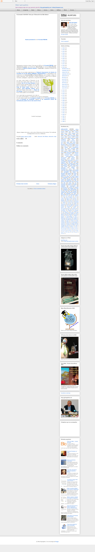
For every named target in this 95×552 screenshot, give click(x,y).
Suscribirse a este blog (65, 393)
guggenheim (69, 180)
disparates (63, 233)
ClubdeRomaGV (75, 171)
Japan (75, 193)
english (71, 205)
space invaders (65, 231)
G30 (76, 196)
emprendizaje (69, 206)
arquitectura (63, 175)
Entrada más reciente (22, 183)
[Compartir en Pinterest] (23, 138)
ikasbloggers (65, 177)
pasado (62, 207)
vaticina (62, 219)
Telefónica (77, 195)
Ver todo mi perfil (64, 34)
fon (61, 190)
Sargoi (77, 212)
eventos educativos (73, 192)
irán (74, 230)
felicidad (63, 144)
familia (77, 137)
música (77, 144)
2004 (63, 107)
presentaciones (64, 168)
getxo (77, 134)
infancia (66, 151)
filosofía (77, 170)
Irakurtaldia (67, 219)
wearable (75, 211)
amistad (70, 144)
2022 (63, 55)
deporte (73, 158)
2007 (63, 102)
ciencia (69, 137)
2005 (63, 105)
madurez (69, 174)
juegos (77, 181)
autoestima (73, 194)
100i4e (70, 190)
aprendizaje (70, 160)
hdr (70, 178)
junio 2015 (64, 79)
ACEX (75, 190)
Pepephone (70, 210)
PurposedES (63, 218)
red (75, 182)
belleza (74, 184)
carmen (62, 179)
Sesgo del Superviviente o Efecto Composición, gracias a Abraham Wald (72, 506)
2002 (63, 111)
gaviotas (62, 216)
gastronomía (63, 163)
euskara (65, 164)
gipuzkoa (68, 198)
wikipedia (77, 187)
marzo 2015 (64, 84)
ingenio (69, 149)
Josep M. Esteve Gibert (22, 87)
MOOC (74, 207)
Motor (65, 10)
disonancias (63, 230)
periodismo (66, 172)
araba (71, 195)
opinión (77, 146)
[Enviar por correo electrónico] (17, 138)
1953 (71, 215)
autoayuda (66, 130)
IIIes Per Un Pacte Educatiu (28, 83)
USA (74, 168)
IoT (61, 212)
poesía (73, 157)
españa (65, 166)
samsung (67, 227)
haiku (68, 209)
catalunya (66, 212)
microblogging (66, 171)
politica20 (62, 205)
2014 (63, 90)
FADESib (25, 68)
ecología (73, 151)
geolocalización (69, 230)
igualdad (71, 163)
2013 (63, 91)
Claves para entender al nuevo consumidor (72, 525)
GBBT (76, 227)
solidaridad (72, 138)
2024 (63, 51)
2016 (63, 65)
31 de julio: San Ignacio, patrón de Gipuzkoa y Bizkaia (72, 470)
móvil (71, 177)
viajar (55, 136)
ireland (75, 206)
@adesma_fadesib (32, 68)
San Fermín (67, 232)
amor (62, 152)
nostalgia (72, 188)
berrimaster (76, 210)
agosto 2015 (64, 75)
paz (62, 143)
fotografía (63, 174)
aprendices (63, 173)
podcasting (63, 184)
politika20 (63, 186)
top (69, 175)
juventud (67, 155)
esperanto (68, 222)
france (71, 165)
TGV (72, 232)
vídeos (77, 129)
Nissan (69, 228)
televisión (73, 166)
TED (69, 162)
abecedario (75, 221)
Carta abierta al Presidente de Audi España (72, 516)
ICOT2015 (69, 203)
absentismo (69, 218)
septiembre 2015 (65, 74)
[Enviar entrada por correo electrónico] (26, 138)
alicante (77, 152)
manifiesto (75, 218)
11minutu (73, 208)
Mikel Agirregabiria (21, 5)
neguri (68, 223)
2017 (63, 63)
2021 (63, 56)
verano (74, 175)
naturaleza (76, 155)
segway (77, 230)
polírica (77, 165)
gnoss (67, 220)
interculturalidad (69, 216)
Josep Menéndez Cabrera (28, 88)
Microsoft (63, 194)
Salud (32, 10)
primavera (64, 211)
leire (76, 204)
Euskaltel (74, 191)
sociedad (73, 148)
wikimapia (73, 223)
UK (69, 208)
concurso (77, 177)
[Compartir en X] (20, 138)
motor (65, 146)
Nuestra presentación (30, 39)
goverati (62, 215)
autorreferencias (70, 156)
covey (76, 229)
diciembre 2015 (65, 68)
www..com (64, 240)
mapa (75, 183)
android (67, 213)
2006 (63, 104)
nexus (76, 216)
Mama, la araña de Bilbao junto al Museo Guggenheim (73, 489)
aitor (64, 182)
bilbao (62, 134)
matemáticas (73, 164)
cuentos (75, 173)
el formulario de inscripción (27, 99)
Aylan (70, 231)
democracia (63, 157)
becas (76, 232)
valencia (67, 217)
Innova (45, 10)
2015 (63, 67)
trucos (62, 137)
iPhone (65, 190)
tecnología (73, 135)
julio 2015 (64, 77)
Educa (39, 10)
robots (72, 181)
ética (73, 139)
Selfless (59, 10)
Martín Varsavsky (74, 219)
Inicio (37, 183)
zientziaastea (70, 196)
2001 (63, 112)
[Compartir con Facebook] (21, 138)
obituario (69, 173)
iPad (68, 204)
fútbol (62, 193)
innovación (63, 140)
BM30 (62, 214)
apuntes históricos (69, 197)
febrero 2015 (64, 86)
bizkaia (66, 147)
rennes (70, 211)
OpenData (70, 214)
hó (78, 194)
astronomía (63, 183)
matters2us (63, 223)
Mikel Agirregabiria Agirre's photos (71, 241)
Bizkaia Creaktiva (74, 217)
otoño (76, 213)
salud (74, 142)
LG (70, 221)
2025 (63, 49)
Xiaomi (73, 229)
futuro (65, 138)
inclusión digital (74, 222)
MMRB (75, 203)
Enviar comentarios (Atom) (39, 188)
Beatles (72, 227)
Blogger (57, 541)
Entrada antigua (52, 183)
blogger (72, 167)
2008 (63, 100)
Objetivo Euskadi (74, 228)
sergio (68, 207)
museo (74, 178)
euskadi (73, 133)
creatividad (63, 170)
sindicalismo (72, 186)
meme (69, 191)
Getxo (52, 10)
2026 (63, 48)
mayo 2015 (64, 80)
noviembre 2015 (65, 70)
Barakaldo (68, 193)
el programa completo (35, 98)
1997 (63, 116)
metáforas (63, 139)
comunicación (67, 153)
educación (40, 136)
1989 (63, 119)
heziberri (62, 227)
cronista (62, 198)
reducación (51, 136)
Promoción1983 (63, 229)
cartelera (62, 220)
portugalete (65, 189)
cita (76, 197)
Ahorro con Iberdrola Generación (71, 461)
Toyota (69, 229)
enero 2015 (64, 87)
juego (72, 204)
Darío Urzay (65, 195)
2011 (63, 95)
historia (62, 131)
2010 (63, 97)
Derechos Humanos (65, 181)
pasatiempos (76, 147)
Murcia (62, 176)
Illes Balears (45, 136)
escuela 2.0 (70, 183)
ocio (71, 146)
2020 (63, 58)
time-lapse (72, 212)
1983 (63, 121)
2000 (63, 114)
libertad (74, 179)
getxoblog (63, 158)
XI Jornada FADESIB (42, 39)
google (62, 180)
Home (18, 10)
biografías (69, 179)
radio (75, 180)
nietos (77, 149)
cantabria (75, 215)
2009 (63, 98)
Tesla (75, 162)
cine (65, 148)
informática (74, 198)
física (70, 161)
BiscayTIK (65, 188)
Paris (68, 194)
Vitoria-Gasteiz (73, 189)
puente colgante (75, 176)
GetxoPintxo (63, 210)
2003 (63, 109)
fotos (74, 130)
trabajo (62, 160)
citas (70, 131)
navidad (70, 187)
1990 (63, 117)
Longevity (25, 10)
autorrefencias (64, 165)
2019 (63, 60)
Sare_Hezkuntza (64, 208)
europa (74, 161)
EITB (64, 203)
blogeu (67, 176)
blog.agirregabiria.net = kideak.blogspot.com (51, 7)
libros (65, 135)
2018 (63, 62)
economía (72, 140)
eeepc (70, 182)
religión (77, 163)
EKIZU (74, 231)
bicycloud (75, 214)
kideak (74, 172)
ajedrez (64, 178)
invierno (72, 220)
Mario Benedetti (63, 228)
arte (62, 142)
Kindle (67, 221)
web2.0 (77, 131)
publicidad (63, 167)
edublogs (72, 213)
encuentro (63, 191)
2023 (63, 53)
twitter (62, 149)
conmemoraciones (71, 143)
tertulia (69, 184)
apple (75, 174)
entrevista (63, 222)
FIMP (66, 214)
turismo (77, 153)
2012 (63, 93)
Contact (72, 10)
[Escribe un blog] (18, 138)
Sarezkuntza (63, 204)
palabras (62, 217)
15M (67, 205)
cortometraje (63, 187)
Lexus (62, 197)
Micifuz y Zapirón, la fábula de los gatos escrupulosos (72, 498)
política (70, 134)
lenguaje (70, 170)
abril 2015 (64, 82)
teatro (77, 188)
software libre (63, 192)
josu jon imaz (74, 209)
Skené (63, 213)
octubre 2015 (65, 72)
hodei (67, 215)
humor (65, 133)
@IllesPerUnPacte (41, 73)
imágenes (63, 162)
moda (64, 196)
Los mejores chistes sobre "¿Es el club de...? (72, 480)
